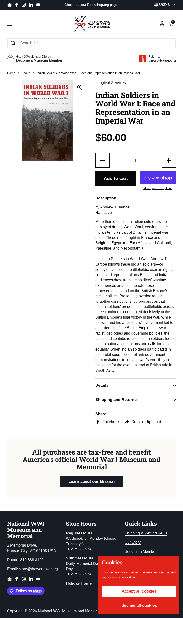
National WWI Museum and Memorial (69, 611)
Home (11, 73)
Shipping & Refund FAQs (146, 533)
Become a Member (141, 551)
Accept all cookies (139, 591)
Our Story (133, 542)
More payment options (157, 188)
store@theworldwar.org (38, 569)
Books (25, 73)
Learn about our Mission (91, 481)
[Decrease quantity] (102, 160)
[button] (171, 24)
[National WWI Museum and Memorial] (91, 24)
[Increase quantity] (169, 160)
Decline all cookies (139, 605)
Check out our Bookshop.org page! (91, 5)
